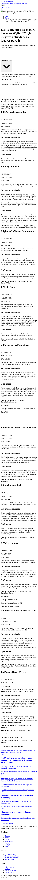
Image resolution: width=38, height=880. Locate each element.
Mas (3, 5)
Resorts (13, 3)
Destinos (3, 3)
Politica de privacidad (11, 870)
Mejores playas (9, 859)
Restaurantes (19, 3)
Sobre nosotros (9, 867)
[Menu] (1, 9)
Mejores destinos (10, 854)
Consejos (3, 7)
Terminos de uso (10, 872)
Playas (25, 3)
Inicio (6, 16)
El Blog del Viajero (7, 823)
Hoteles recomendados (12, 856)
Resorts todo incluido (11, 858)
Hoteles (8, 3)
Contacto (7, 869)
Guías (8, 7)
